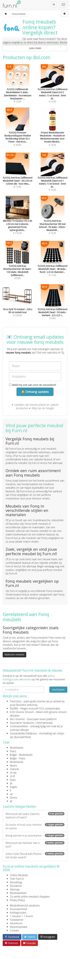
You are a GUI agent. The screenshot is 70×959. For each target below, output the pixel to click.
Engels (13, 787)
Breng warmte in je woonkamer (34, 835)
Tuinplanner (16, 919)
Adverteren (16, 923)
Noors (13, 765)
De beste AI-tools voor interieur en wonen (34, 826)
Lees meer (35, 48)
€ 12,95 (17, 95)
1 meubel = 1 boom (21, 916)
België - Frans (17, 758)
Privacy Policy (17, 900)
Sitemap (15, 889)
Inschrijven (58, 689)
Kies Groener (17, 719)
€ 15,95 (52, 95)
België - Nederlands (21, 754)
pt (11, 783)
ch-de (13, 772)
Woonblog (16, 882)
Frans (13, 751)
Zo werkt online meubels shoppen (30, 896)
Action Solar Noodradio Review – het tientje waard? (34, 855)
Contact (14, 930)
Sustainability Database (23, 733)
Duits (13, 779)
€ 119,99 (17, 227)
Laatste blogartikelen (19, 806)
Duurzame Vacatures (22, 722)
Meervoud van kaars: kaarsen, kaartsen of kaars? (34, 815)
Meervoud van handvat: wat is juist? (34, 844)
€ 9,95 (17, 272)
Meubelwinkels (18, 893)
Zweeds (14, 769)
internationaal (44, 722)
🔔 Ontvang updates (35, 392)
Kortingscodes (18, 912)
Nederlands (16, 747)
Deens (13, 797)
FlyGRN (14, 708)
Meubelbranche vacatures (25, 905)
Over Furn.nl (17, 878)
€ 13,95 (52, 138)
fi (10, 790)
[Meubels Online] (5, 14)
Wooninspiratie (18, 927)
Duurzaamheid (18, 909)
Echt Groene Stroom (22, 712)
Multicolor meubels (14, 654)
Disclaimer (16, 886)
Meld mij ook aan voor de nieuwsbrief (33, 385)
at (11, 801)
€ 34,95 (17, 138)
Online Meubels (19, 875)
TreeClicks (15, 701)
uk (11, 794)
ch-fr (12, 776)
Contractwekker (19, 726)
